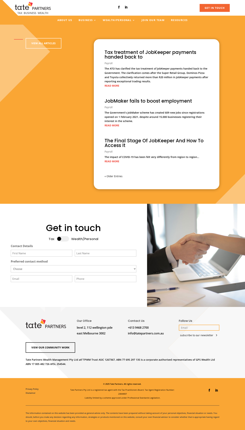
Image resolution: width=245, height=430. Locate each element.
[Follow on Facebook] (119, 7)
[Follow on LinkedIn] (126, 7)
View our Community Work (50, 347)
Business (86, 20)
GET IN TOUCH (215, 8)
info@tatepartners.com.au (146, 333)
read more (112, 85)
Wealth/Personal (117, 20)
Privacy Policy (32, 389)
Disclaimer (31, 393)
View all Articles (43, 43)
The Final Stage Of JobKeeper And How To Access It (154, 143)
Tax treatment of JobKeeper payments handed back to (150, 54)
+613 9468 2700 (138, 328)
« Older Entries (113, 176)
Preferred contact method (29, 261)
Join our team (153, 20)
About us (64, 20)
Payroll (109, 63)
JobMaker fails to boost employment (148, 101)
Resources (179, 20)
